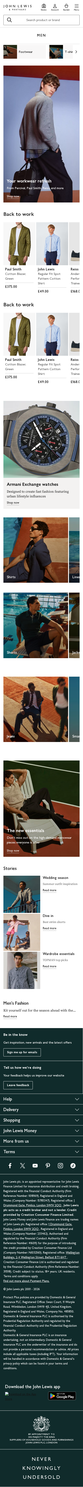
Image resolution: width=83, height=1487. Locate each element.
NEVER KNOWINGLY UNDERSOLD (41, 1468)
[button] (76, 7)
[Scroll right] (76, 52)
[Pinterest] (47, 1167)
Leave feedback (18, 1085)
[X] (22, 1167)
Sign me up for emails (22, 1052)
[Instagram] (60, 1167)
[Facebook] (10, 1167)
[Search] (9, 20)
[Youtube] (35, 1167)
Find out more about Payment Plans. (26, 1281)
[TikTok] (73, 1167)
